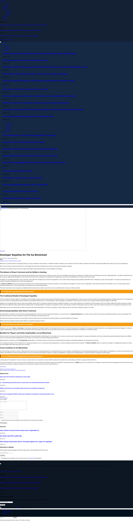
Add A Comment (3, 398)
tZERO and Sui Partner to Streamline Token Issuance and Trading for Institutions (36, 103)
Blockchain (5, 8)
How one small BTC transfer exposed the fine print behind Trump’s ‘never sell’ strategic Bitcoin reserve (45, 67)
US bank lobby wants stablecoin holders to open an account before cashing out (35, 74)
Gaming (7, 14)
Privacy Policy (31, 458)
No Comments (8, 258)
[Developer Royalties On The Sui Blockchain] (43, 249)
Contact (4, 510)
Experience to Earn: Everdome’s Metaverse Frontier (24, 142)
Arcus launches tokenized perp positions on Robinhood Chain (28, 116)
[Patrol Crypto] (3, 42)
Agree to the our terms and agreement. (13, 507)
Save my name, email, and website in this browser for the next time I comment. (22, 420)
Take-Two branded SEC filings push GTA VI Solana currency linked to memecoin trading (38, 80)
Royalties (12, 369)
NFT (4, 9)
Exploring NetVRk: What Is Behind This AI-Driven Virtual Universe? (30, 156)
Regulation (5, 6)
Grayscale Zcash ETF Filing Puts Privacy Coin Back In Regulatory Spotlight (19, 35)
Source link (3, 366)
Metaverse (5, 16)
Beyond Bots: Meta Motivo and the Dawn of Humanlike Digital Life (30, 149)
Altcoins (7, 5)
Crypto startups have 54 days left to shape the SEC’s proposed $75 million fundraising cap (23, 25)
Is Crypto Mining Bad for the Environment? (20, 191)
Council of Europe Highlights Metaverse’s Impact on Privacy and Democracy (34, 162)
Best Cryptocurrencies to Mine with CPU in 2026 (22, 178)
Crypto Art (8, 13)
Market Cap (5, 19)
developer (7, 369)
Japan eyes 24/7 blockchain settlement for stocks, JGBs (25, 89)
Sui (15, 369)
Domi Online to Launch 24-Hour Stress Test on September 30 (19, 430)
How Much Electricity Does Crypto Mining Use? (22, 198)
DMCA (4, 513)
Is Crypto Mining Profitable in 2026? (17, 171)
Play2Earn (8, 15)
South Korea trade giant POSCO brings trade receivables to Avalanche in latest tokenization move (43, 109)
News (4, 3)
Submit (15, 517)
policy (17, 507)
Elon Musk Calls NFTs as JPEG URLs (11, 436)
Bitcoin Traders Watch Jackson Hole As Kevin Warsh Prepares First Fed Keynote (20, 30)
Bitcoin (7, 4)
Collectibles (8, 11)
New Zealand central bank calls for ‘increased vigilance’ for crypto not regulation (26, 441)
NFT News (8, 10)
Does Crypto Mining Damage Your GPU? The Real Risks (25, 184)
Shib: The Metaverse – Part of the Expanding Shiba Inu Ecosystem (29, 135)
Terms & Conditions (7, 511)
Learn (4, 18)
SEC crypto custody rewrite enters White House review (25, 60)
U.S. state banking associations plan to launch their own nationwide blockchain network (39, 96)
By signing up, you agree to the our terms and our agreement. (21, 458)
